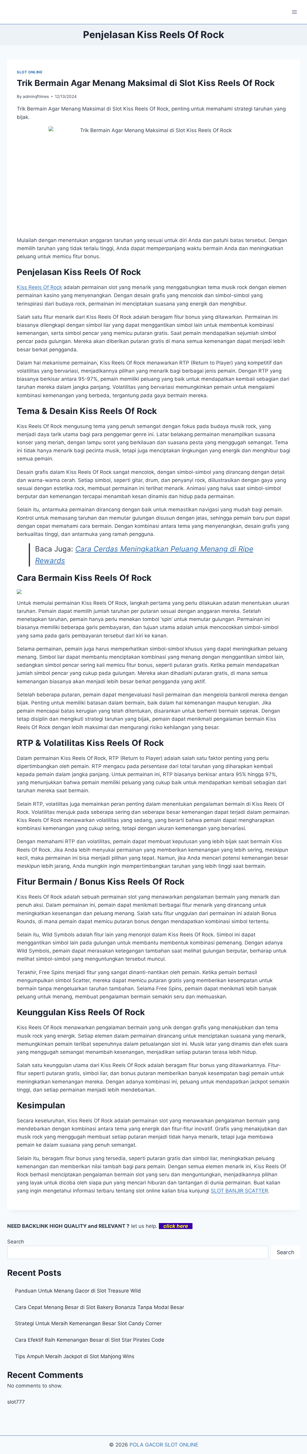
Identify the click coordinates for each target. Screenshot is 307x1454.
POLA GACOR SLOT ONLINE (164, 1445)
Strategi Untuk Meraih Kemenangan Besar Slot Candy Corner (88, 1323)
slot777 (16, 1402)
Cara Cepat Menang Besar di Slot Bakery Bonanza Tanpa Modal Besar (99, 1307)
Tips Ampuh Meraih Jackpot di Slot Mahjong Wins (74, 1356)
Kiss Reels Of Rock (39, 287)
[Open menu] (294, 11)
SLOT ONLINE (30, 72)
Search (15, 1242)
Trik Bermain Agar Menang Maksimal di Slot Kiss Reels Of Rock (146, 83)
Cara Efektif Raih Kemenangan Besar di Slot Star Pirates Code (89, 1340)
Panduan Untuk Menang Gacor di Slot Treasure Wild (78, 1291)
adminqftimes (36, 96)
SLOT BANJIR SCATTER (239, 1191)
